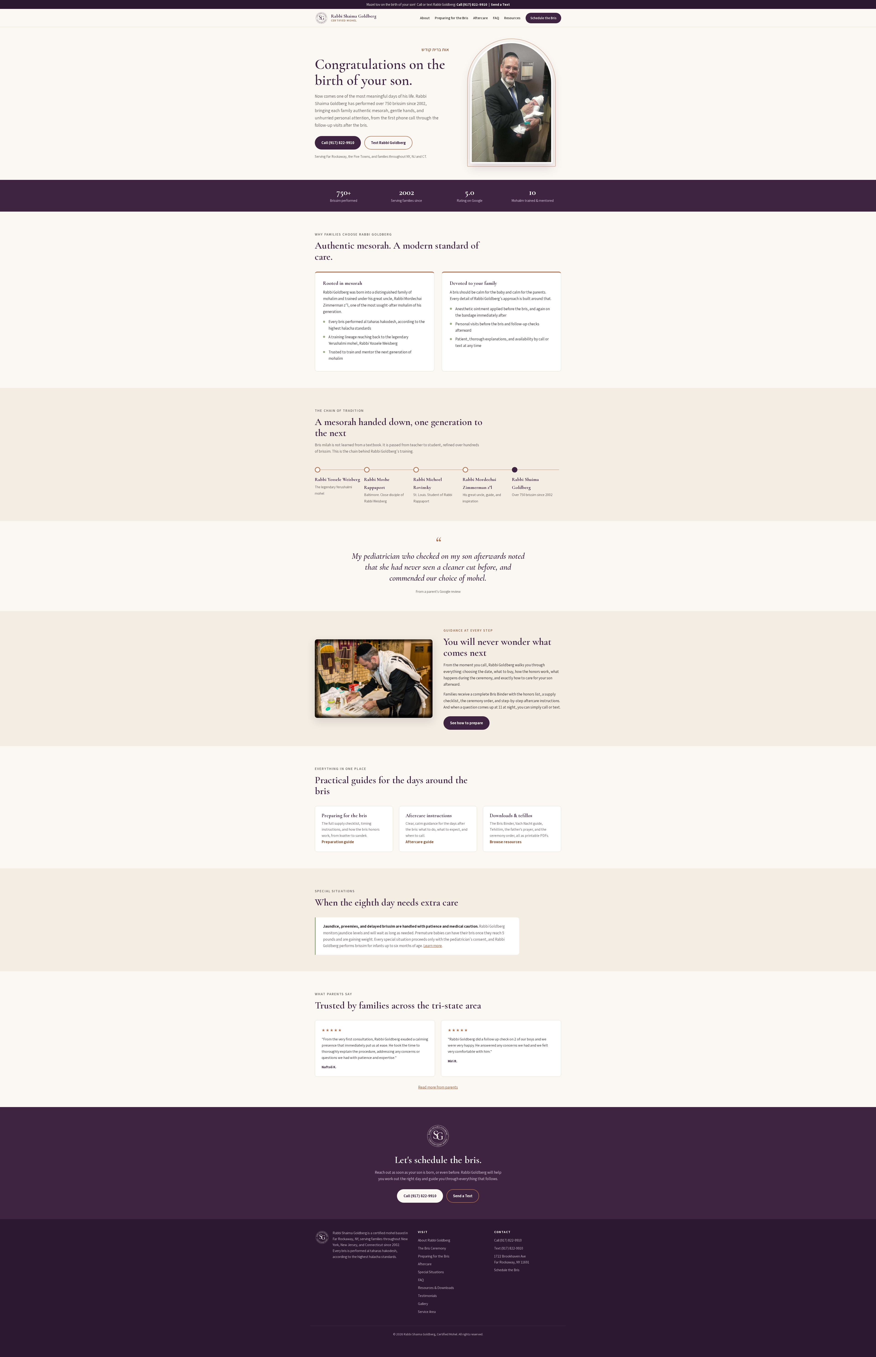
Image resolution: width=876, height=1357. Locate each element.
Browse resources (505, 841)
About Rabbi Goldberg (434, 1240)
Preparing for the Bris (451, 18)
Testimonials (427, 1295)
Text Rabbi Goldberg (388, 142)
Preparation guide (338, 841)
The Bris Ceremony (432, 1248)
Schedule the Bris (543, 18)
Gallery (423, 1303)
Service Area (427, 1311)
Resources (512, 18)
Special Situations (431, 1272)
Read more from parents (438, 1087)
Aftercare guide (420, 841)
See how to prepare (466, 722)
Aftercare (480, 18)
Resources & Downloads (436, 1287)
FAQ (496, 18)
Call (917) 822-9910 (471, 4)
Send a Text (500, 4)
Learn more (432, 945)
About (425, 18)
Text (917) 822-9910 (508, 1248)
